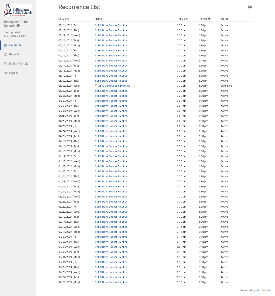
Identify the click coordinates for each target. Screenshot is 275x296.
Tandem (265, 290)
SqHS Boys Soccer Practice (111, 25)
